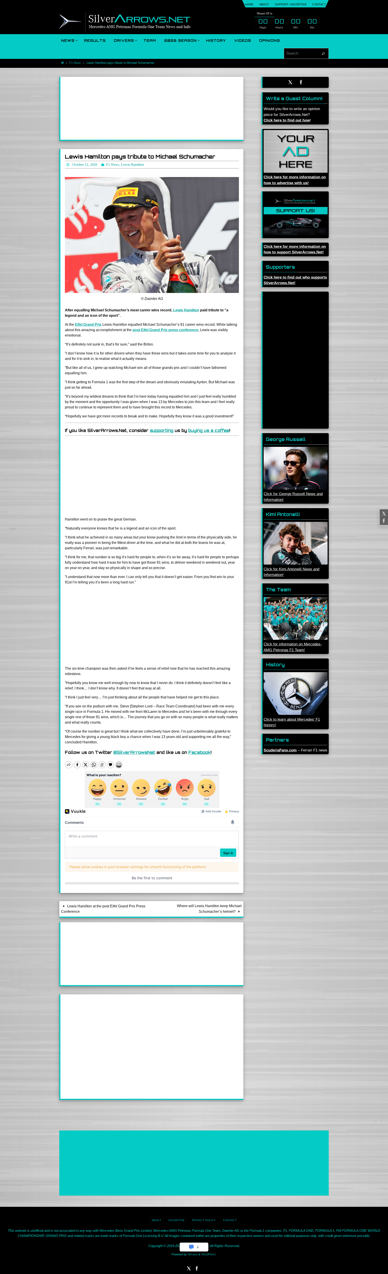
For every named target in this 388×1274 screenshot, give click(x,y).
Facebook (199, 752)
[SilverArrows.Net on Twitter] (383, 513)
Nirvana (193, 1254)
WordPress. (209, 1254)
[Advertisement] (152, 108)
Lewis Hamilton (186, 310)
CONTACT (319, 4)
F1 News (75, 62)
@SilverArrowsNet (134, 752)
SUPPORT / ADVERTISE (291, 4)
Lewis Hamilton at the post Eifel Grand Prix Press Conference (103, 908)
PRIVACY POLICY (204, 1220)
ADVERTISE (176, 1220)
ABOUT (264, 4)
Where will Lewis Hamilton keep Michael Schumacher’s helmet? (209, 908)
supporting (161, 430)
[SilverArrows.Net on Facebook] (383, 520)
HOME (249, 4)
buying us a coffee (208, 430)
